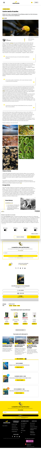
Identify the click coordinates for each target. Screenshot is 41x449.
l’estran (11, 42)
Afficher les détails (34, 233)
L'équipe (22, 428)
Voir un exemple (20, 250)
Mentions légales (32, 434)
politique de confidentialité (24, 417)
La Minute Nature (14, 431)
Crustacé (10, 305)
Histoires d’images (12, 304)
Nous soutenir (23, 430)
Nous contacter (4, 425)
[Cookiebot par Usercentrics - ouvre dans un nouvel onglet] (35, 211)
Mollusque (14, 305)
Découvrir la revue (19, 367)
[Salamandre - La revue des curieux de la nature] (16, 2)
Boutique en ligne (14, 424)
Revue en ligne (22, 293)
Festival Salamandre (15, 429)
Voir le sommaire (21, 290)
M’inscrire (20, 415)
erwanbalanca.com (9, 202)
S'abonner (36, 2)
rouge (3, 90)
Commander (6, 323)
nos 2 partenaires (7, 216)
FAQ (21, 432)
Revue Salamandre (23, 264)
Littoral (18, 305)
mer (21, 182)
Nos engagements (24, 423)
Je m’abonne (20, 296)
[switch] (15, 230)
